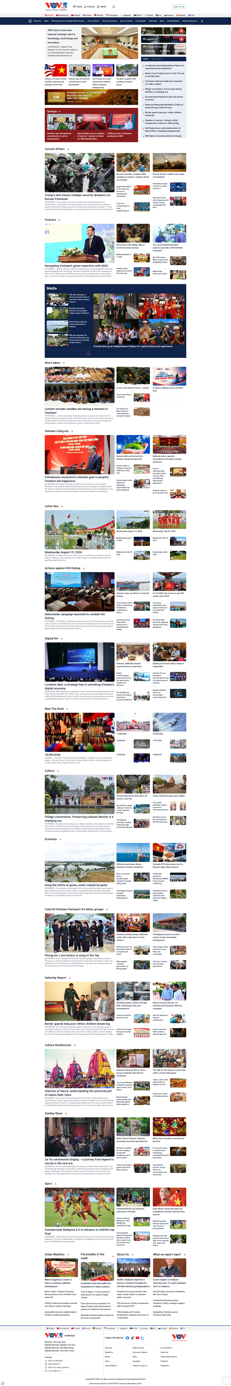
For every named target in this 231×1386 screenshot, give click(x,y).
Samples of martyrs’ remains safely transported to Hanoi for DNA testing (162, 121)
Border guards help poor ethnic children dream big (163, 114)
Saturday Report (55, 977)
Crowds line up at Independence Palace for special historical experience (164, 67)
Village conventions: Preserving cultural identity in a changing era (163, 90)
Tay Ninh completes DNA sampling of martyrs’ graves (78, 82)
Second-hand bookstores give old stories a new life (164, 98)
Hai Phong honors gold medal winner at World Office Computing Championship (163, 129)
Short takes (52, 362)
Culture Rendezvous (58, 1045)
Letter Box (153, 21)
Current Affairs (93, 21)
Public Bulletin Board (168, 1357)
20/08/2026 (180, 51)
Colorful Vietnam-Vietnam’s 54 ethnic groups (74, 909)
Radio (79, 7)
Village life (164, 1366)
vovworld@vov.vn (54, 1371)
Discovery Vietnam (109, 21)
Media (103, 7)
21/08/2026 (165, 51)
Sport (162, 21)
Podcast (91, 7)
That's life (164, 1361)
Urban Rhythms (173, 21)
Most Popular (157, 59)
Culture (49, 770)
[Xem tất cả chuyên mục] (202, 21)
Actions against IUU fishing (62, 568)
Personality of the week (92, 1256)
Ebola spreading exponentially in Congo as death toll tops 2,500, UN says (164, 106)
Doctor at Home (126, 21)
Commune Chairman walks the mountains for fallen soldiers (164, 82)
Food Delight (141, 21)
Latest (145, 59)
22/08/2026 (150, 51)
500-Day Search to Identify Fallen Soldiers (68, 21)
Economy (51, 839)
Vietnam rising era (57, 431)
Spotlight (52, 111)
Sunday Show (53, 1113)
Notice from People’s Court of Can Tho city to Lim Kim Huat (164, 74)
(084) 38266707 (54, 1364)
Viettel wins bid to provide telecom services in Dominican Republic (102, 82)
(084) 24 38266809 (55, 1361)
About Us (37, 21)
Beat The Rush (54, 708)
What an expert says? (167, 1254)
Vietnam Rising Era (189, 21)
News (46, 21)
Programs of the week (157, 47)
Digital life (51, 638)
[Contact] (2, 1383)
